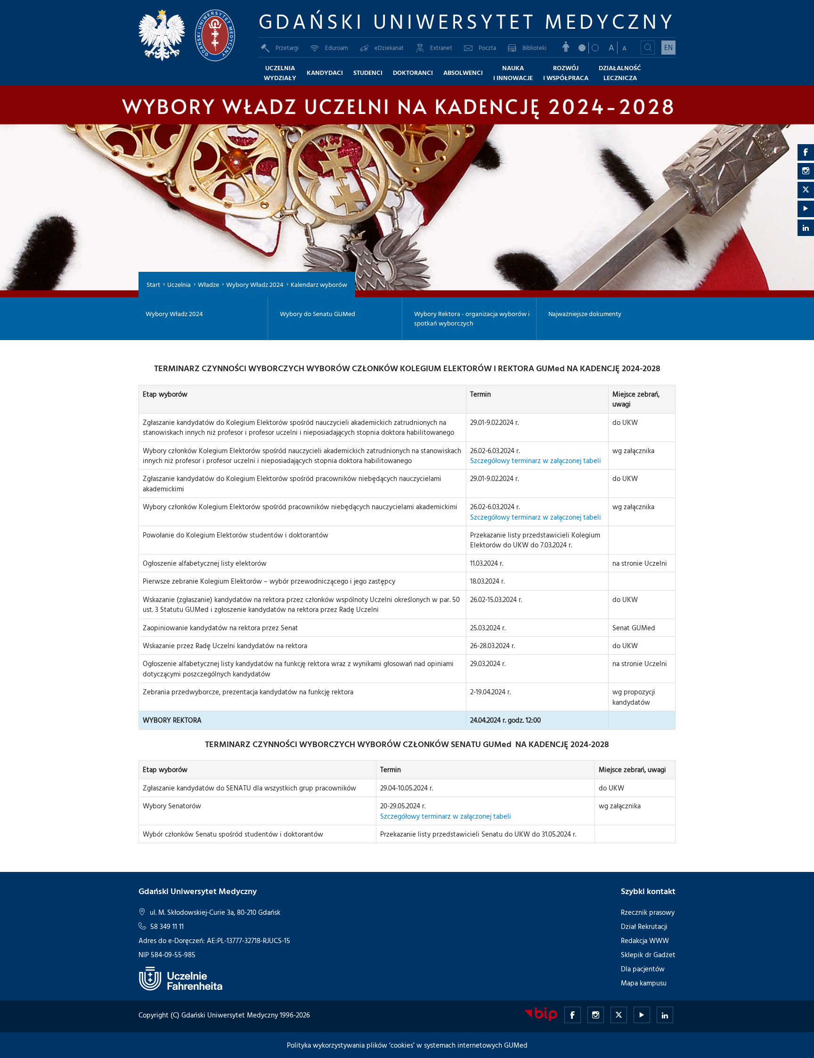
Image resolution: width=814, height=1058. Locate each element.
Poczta (487, 47)
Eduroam (336, 47)
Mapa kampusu (644, 982)
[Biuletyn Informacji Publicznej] (540, 1014)
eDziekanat (389, 47)
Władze (208, 284)
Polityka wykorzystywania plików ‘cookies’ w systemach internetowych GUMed (407, 1045)
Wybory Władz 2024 (255, 284)
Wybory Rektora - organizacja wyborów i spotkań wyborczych (471, 318)
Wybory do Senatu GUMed (317, 313)
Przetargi (287, 47)
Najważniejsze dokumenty (584, 313)
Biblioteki (534, 47)
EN (668, 47)
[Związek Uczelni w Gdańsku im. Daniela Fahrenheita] (180, 978)
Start (153, 284)
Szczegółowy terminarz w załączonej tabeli (535, 460)
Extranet (441, 47)
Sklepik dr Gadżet (648, 954)
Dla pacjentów (643, 968)
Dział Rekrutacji (644, 926)
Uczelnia (179, 284)
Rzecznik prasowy (648, 912)
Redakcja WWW (645, 940)
